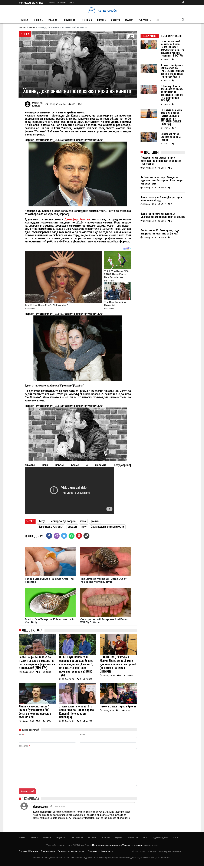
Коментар (24, 746)
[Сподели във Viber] (57, 536)
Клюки (24, 20)
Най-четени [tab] (149, 36)
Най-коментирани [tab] (171, 36)
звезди (72, 526)
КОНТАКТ (72, 2)
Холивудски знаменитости (107, 526)
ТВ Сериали (86, 20)
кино (83, 521)
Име (21, 735)
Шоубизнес (70, 20)
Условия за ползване (133, 845)
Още (158, 20)
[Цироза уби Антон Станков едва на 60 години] (149, 141)
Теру (42, 521)
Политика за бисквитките (100, 851)
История (116, 20)
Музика (129, 20)
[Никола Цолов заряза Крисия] (118, 703)
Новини (37, 20)
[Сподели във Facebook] (49, 536)
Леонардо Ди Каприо (62, 521)
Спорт (176, 837)
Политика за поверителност (106, 845)
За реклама (61, 2)
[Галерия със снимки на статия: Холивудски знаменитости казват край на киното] (78, 64)
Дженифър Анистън (51, 526)
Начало (52, 2)
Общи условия (48, 851)
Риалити (101, 20)
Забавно (52, 20)
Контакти (33, 851)
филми (95, 521)
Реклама (23, 851)
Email (82, 735)
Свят (145, 837)
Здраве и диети (160, 837)
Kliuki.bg (36, 106)
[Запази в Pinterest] (79, 536)
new (84, 526)
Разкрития (143, 20)
